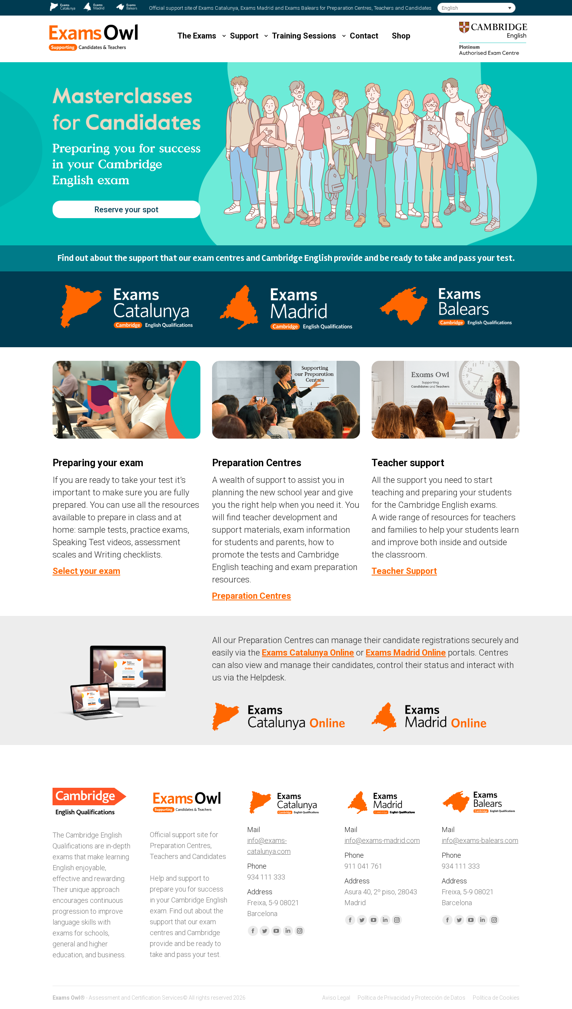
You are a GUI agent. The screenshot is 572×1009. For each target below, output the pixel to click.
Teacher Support (404, 571)
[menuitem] (336, 997)
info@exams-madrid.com (382, 840)
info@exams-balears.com (480, 840)
